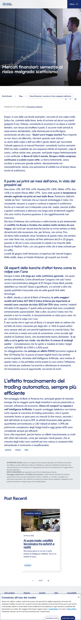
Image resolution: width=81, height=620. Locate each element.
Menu (72, 4)
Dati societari (10, 593)
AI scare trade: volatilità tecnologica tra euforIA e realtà (39, 544)
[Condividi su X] (66, 99)
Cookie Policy (53, 609)
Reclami (27, 593)
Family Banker (7, 96)
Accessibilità (71, 593)
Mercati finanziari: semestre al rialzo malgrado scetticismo (50, 96)
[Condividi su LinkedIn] (75, 99)
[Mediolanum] (7, 4)
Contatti (42, 593)
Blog (20, 96)
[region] (40, 607)
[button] (48, 580)
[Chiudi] (78, 597)
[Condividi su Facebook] (70, 99)
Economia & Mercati (34, 107)
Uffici (56, 593)
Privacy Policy (71, 609)
